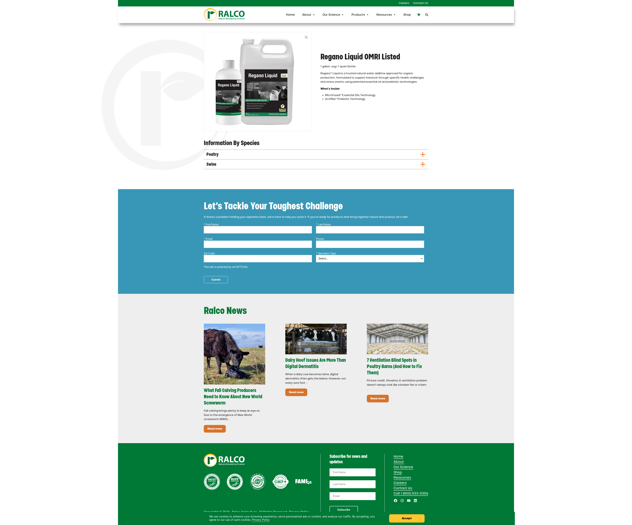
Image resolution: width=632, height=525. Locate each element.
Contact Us (403, 488)
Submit (215, 279)
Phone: (320, 238)
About (306, 14)
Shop (407, 14)
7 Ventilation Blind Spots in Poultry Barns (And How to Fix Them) (394, 366)
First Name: (211, 224)
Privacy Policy (261, 519)
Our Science (331, 14)
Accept (407, 518)
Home (290, 14)
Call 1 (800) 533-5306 (411, 493)
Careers (400, 483)
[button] (306, 37)
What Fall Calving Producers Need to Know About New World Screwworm (233, 397)
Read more (216, 429)
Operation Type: (326, 253)
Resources (384, 14)
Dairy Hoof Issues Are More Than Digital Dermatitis (315, 363)
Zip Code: (209, 253)
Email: (208, 238)
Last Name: (323, 224)
